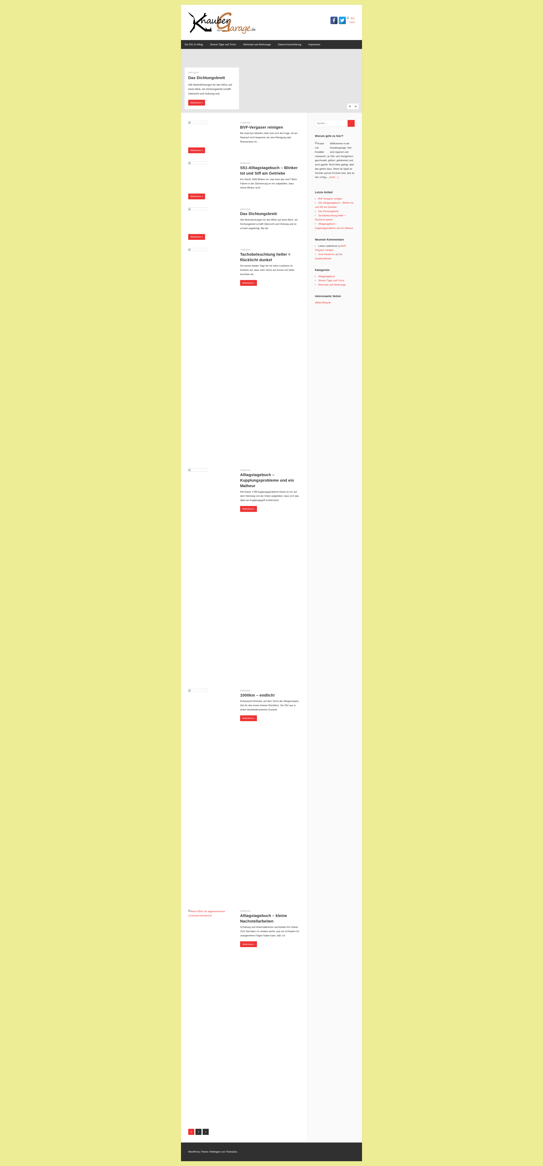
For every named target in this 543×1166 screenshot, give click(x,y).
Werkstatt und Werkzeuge (257, 44)
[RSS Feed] (351, 20)
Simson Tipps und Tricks (223, 44)
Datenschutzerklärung (289, 44)
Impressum (314, 44)
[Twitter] (342, 20)
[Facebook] (334, 20)
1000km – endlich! (257, 695)
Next (356, 106)
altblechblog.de (323, 302)
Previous (350, 106)
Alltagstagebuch (326, 276)
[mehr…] (333, 177)
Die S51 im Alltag (194, 44)
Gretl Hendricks (326, 254)
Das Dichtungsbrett (258, 214)
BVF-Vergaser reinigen (261, 127)
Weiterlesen (195, 102)
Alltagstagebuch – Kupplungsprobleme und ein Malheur (267, 480)
